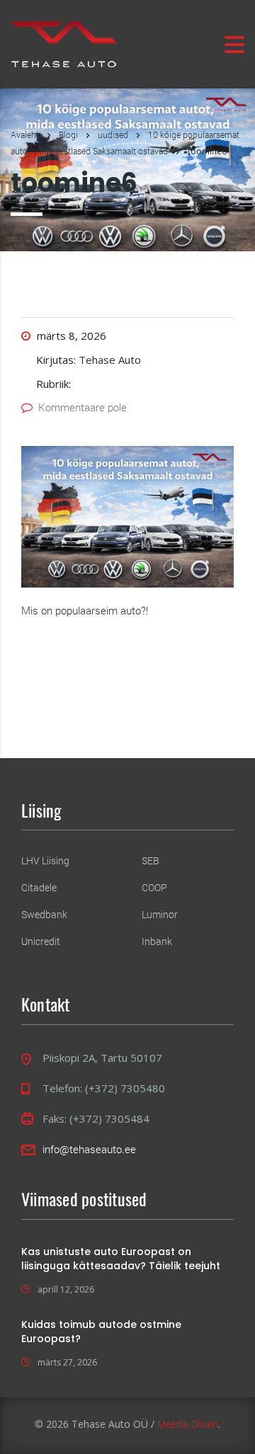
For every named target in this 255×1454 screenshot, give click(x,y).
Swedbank (44, 914)
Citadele (39, 887)
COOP (154, 887)
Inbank (157, 941)
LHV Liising (45, 860)
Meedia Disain (187, 1424)
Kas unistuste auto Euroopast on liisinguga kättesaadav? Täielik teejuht (120, 1258)
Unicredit (40, 941)
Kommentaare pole (82, 407)
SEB (150, 860)
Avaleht (25, 134)
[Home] (64, 42)
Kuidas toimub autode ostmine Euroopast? (101, 1331)
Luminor (160, 914)
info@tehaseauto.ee (89, 1149)
